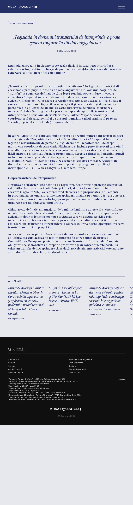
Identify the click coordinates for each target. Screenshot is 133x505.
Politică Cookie (76, 362)
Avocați (11, 366)
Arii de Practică (15, 369)
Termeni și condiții (77, 369)
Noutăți (11, 362)
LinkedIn (121, 379)
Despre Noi (13, 359)
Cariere (72, 366)
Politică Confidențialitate (80, 359)
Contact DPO (75, 372)
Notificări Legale (15, 372)
